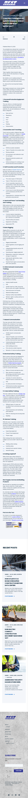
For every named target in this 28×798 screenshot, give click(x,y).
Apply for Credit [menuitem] (10, 743)
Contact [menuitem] (7, 741)
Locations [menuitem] (8, 734)
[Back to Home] (10, 4)
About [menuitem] (7, 724)
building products (19, 501)
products (13, 493)
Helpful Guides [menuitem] (9, 738)
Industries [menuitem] (8, 731)
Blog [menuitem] (6, 736)
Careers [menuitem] (8, 726)
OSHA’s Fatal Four (17, 169)
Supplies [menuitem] (7, 729)
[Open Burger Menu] (24, 3)
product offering (16, 517)
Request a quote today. (17, 520)
